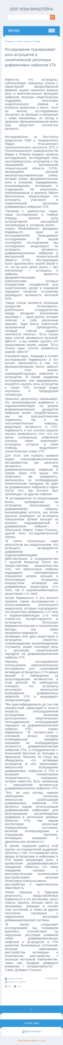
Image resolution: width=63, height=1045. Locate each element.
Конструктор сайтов (27, 1040)
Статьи (18, 41)
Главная (9, 41)
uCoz (43, 1040)
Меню (14, 30)
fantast (11, 982)
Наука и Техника (32, 41)
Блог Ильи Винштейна (31, 9)
